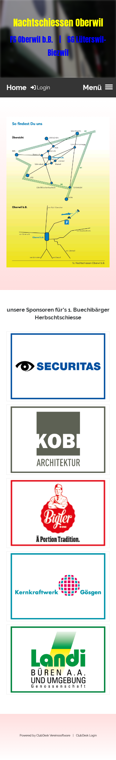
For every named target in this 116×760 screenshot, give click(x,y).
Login (43, 88)
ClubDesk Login (86, 735)
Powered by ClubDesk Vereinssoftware (45, 735)
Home (16, 87)
